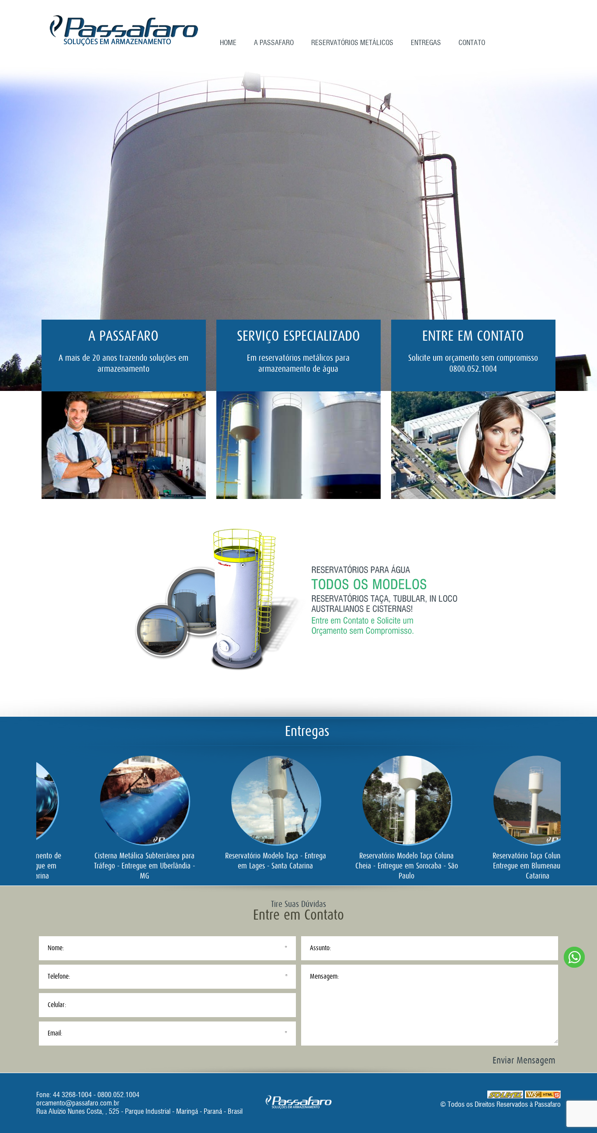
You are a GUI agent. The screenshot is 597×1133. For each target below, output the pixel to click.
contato (471, 42)
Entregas (426, 42)
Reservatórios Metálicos (352, 42)
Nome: (56, 948)
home (228, 42)
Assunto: (320, 948)
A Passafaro (274, 42)
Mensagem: (324, 976)
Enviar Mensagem (524, 1060)
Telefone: (59, 976)
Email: (55, 1033)
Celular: (57, 1005)
